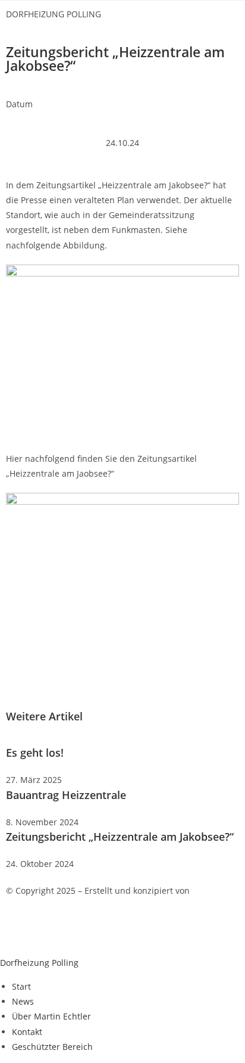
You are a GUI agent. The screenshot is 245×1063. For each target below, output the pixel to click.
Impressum (28, 929)
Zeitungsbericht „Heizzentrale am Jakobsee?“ (120, 836)
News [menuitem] (23, 1001)
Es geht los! (35, 752)
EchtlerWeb (215, 890)
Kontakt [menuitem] (27, 1031)
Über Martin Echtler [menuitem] (51, 1016)
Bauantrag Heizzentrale (66, 795)
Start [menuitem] (21, 986)
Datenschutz (86, 929)
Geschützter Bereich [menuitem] (52, 1046)
